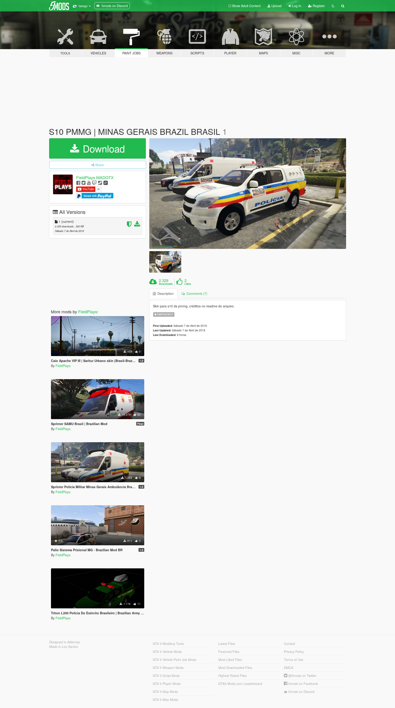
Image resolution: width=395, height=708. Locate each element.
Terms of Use (293, 659)
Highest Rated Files (232, 675)
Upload (276, 5)
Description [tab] (165, 293)
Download (102, 148)
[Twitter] (83, 182)
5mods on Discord (301, 691)
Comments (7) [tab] (196, 293)
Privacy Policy (294, 651)
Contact (289, 643)
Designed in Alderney (64, 642)
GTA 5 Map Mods (165, 691)
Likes (187, 283)
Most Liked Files (230, 659)
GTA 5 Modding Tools (168, 643)
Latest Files (226, 643)
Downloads (166, 283)
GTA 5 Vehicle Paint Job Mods (174, 659)
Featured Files (228, 651)
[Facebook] (78, 182)
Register (318, 5)
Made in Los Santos (63, 646)
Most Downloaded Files (235, 667)
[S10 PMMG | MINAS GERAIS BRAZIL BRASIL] (247, 193)
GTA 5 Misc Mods (165, 699)
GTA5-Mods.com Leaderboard (240, 683)
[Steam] (100, 182)
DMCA (288, 667)
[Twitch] (94, 182)
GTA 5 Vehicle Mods (167, 651)
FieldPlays (87, 311)
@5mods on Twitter (301, 675)
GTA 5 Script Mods (166, 675)
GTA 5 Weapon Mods (168, 667)
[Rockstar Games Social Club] (105, 182)
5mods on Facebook (302, 683)
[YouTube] (89, 182)
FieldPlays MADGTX (95, 177)
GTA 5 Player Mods (167, 683)
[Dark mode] (333, 5)
